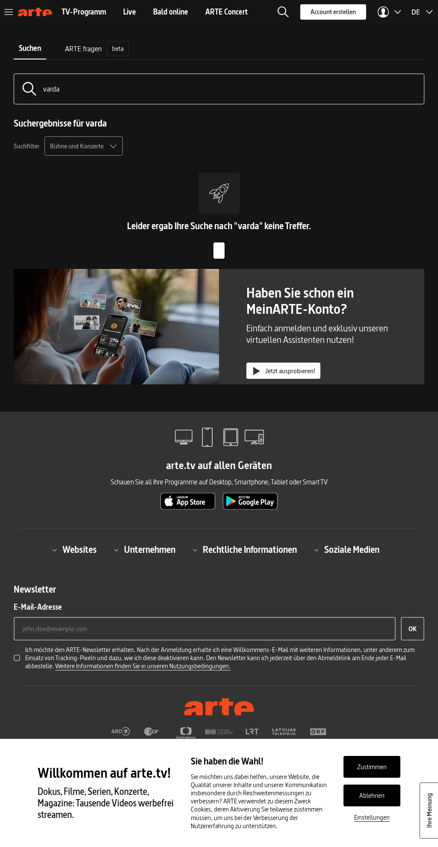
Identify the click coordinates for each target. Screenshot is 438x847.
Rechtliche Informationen (250, 550)
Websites (79, 550)
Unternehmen (149, 550)
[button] (283, 12)
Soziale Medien (351, 550)
